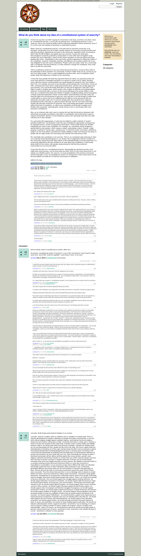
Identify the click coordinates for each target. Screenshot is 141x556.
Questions (35, 29)
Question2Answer (118, 554)
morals (43, 163)
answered (34, 258)
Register (119, 3)
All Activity (24, 29)
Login (112, 3)
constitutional (35, 163)
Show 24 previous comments (42, 176)
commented (37, 193)
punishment (49, 163)
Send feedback (22, 554)
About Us (52, 29)
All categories (108, 68)
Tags (43, 29)
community (58, 163)
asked (32, 167)
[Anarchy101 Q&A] (30, 23)
